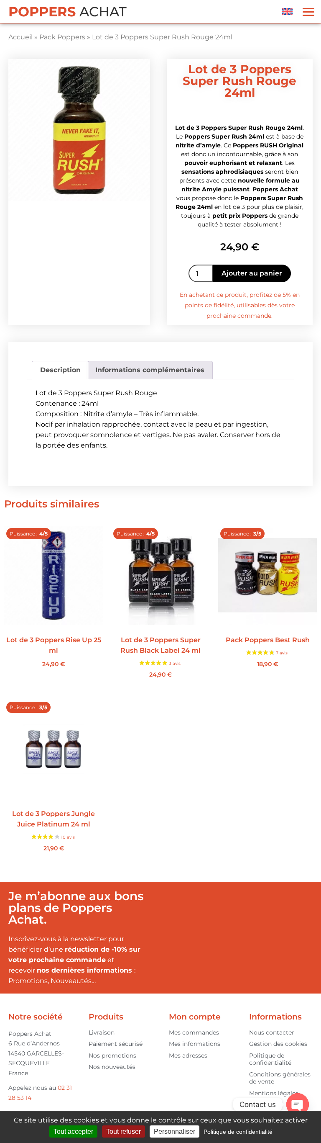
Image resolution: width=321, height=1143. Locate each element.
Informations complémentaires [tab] (149, 370)
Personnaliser (174, 1131)
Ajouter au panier (252, 273)
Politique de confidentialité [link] (238, 1131)
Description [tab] (60, 370)
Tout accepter (73, 1131)
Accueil (20, 37)
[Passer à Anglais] (287, 11)
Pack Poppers (62, 37)
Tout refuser (123, 1131)
